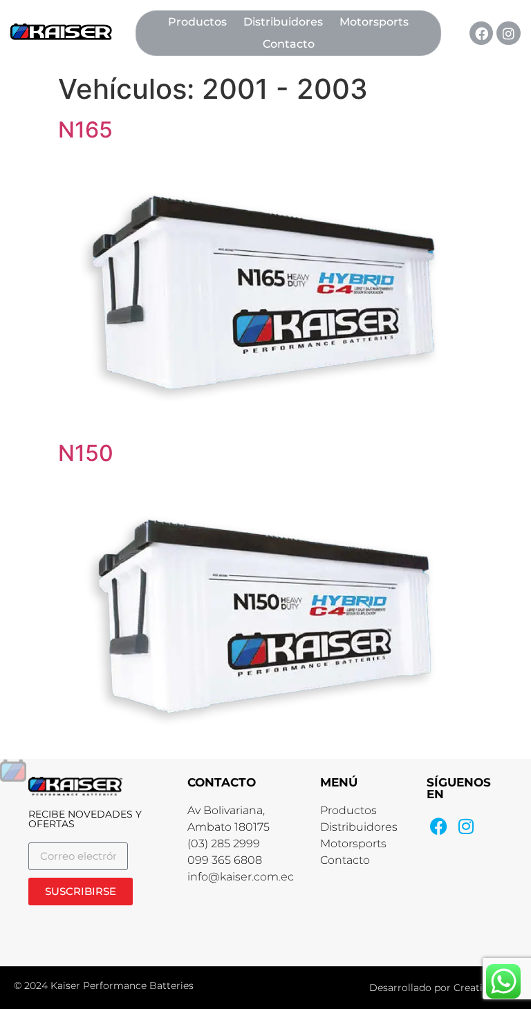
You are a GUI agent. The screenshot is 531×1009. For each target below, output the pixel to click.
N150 (85, 453)
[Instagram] (508, 33)
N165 (85, 129)
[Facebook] (481, 33)
